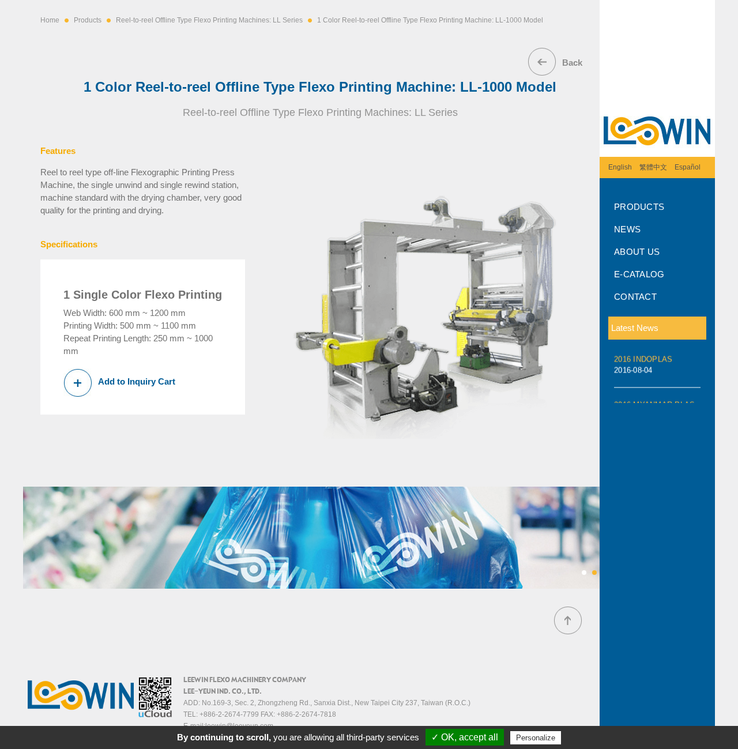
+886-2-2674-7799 (229, 714)
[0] (584, 572)
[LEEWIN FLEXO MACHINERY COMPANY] (657, 153)
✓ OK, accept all (464, 737)
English (620, 167)
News (627, 229)
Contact (635, 297)
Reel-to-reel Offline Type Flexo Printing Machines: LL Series (209, 20)
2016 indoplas (643, 361)
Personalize (535, 737)
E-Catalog (639, 274)
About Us (637, 252)
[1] (594, 572)
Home (49, 20)
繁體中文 (653, 167)
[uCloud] (155, 715)
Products (639, 207)
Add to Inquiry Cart (136, 381)
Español (688, 167)
